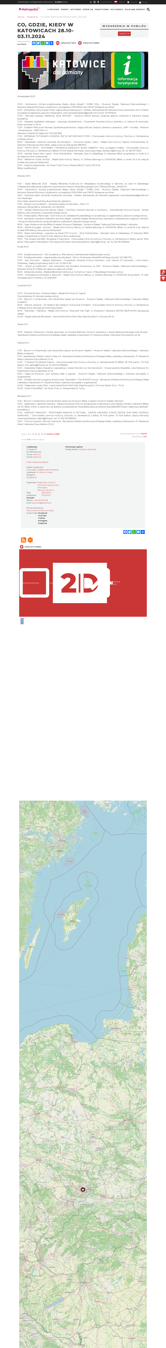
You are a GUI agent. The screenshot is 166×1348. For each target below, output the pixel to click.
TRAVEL (61, 2)
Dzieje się (88, 9)
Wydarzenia (31, 477)
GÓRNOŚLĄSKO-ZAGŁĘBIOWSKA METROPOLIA (35, 2)
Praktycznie (102, 9)
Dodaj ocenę (53, 434)
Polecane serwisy (135, 9)
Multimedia (116, 9)
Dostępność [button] (106, 2)
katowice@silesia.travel (41, 503)
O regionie (53, 9)
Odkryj (65, 9)
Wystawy (83, 449)
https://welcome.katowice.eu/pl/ (40, 510)
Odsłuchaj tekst (68, 43)
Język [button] (121, 2)
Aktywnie (75, 9)
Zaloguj (145, 2)
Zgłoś (144, 434)
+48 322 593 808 (41, 500)
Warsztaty (92, 449)
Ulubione (133, 2)
